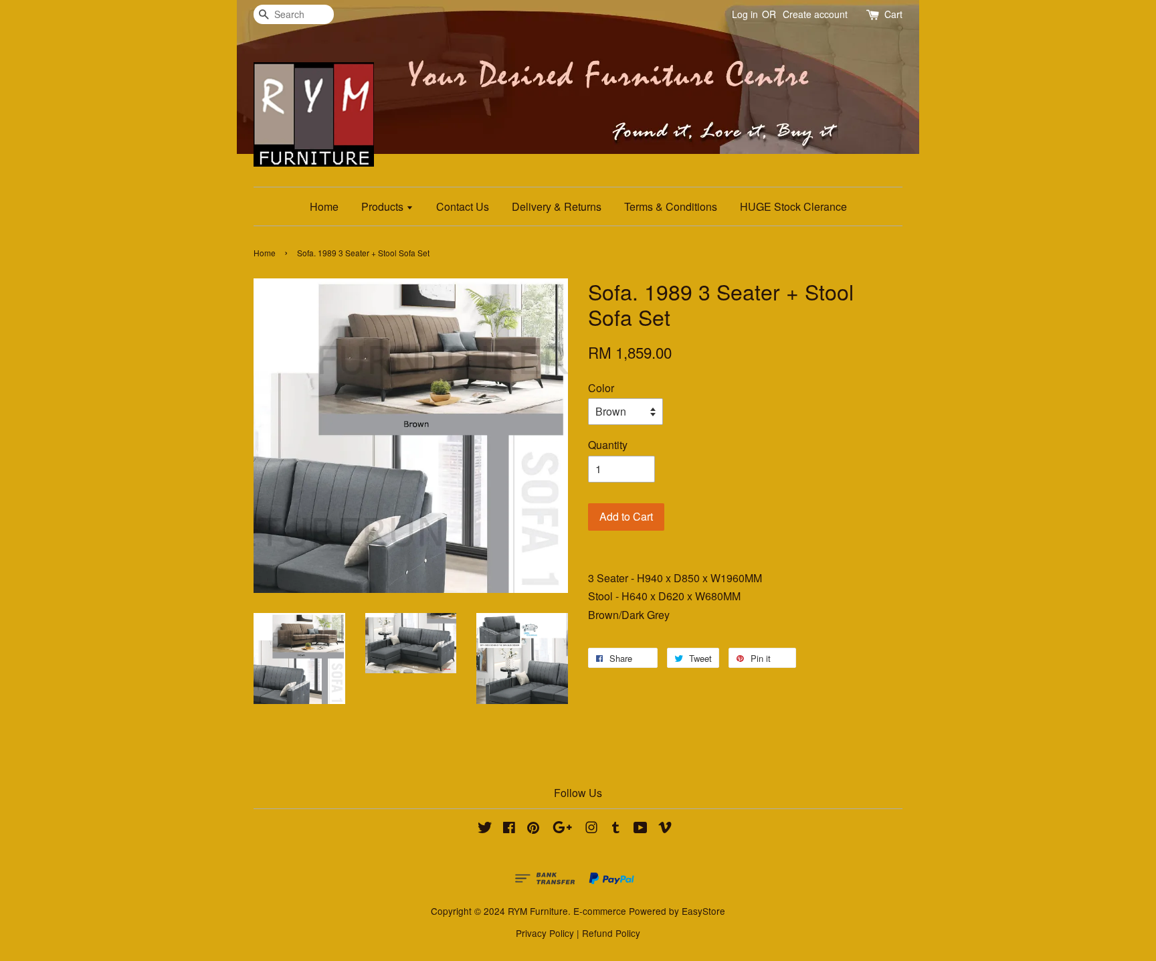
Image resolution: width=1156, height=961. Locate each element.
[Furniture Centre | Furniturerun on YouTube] (640, 829)
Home (324, 206)
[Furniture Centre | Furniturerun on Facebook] (509, 829)
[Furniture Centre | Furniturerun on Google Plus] (562, 829)
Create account (815, 14)
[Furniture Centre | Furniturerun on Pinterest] (533, 829)
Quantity (608, 444)
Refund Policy (611, 933)
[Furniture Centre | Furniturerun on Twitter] (485, 829)
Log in (745, 14)
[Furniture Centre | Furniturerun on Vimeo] (665, 829)
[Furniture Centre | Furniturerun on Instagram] (591, 829)
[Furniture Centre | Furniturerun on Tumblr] (615, 829)
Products (383, 206)
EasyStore (703, 911)
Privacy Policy (545, 933)
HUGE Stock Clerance (793, 206)
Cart (893, 14)
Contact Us (462, 206)
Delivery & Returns (556, 206)
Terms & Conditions (670, 206)
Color (601, 388)
